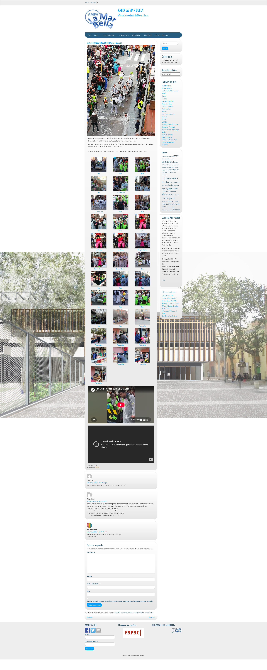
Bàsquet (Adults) (167, 134)
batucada (174, 161)
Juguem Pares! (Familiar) (170, 124)
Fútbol (164, 119)
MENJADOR (136, 35)
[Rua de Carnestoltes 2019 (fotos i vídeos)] (121, 90)
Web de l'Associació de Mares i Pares (133, 15)
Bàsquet (164, 116)
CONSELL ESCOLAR (162, 35)
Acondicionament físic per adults (170, 130)
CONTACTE (148, 35)
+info (164, 280)
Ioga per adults (167, 137)
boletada (164, 167)
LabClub (164, 122)
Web (88, 591)
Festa (170, 185)
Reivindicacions (168, 204)
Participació (168, 198)
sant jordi (172, 207)
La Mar (170, 191)
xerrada (170, 210)
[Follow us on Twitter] (93, 630)
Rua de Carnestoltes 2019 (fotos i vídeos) (104, 42)
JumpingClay (166, 109)
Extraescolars (170, 177)
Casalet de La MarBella (169, 316)
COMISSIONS (123, 35)
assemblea (165, 159)
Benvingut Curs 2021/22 (170, 303)
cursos (174, 172)
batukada (165, 164)
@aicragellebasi (141, 655)
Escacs (164, 98)
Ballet (164, 93)
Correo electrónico (93, 583)
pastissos (164, 201)
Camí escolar (175, 167)
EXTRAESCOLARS (109, 35)
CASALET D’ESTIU (167, 295)
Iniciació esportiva (168, 101)
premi (173, 201)
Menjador (174, 191)
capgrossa (165, 169)
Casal (163, 172)
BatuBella (166, 162)
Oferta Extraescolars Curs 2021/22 (170, 307)
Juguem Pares (171, 188)
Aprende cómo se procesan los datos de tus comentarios (134, 612)
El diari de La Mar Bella (169, 301)
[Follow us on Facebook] (87, 630)
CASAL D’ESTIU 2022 (169, 298)
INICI (89, 35)
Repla (177, 204)
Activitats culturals (168, 156)
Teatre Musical (167, 88)
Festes (97, 467)
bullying (169, 167)
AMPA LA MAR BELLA (130, 10)
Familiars (166, 182)
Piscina (164, 111)
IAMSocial (124, 655)
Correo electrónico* (91, 641)
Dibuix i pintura (167, 104)
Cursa (170, 172)
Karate (164, 96)
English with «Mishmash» (170, 91)
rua (169, 207)
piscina (169, 201)
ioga (163, 188)
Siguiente (151, 617)
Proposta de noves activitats (168, 143)
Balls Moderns (166, 85)
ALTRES (175, 156)
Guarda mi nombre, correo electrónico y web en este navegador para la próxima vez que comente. (120, 601)
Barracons (171, 159)
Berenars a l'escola (173, 165)
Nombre (90, 576)
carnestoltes (174, 169)
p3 (177, 194)
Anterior (90, 617)
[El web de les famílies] (133, 633)
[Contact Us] (98, 630)
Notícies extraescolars (169, 139)
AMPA (96, 35)
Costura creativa (167, 106)
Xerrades (176, 209)
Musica (165, 194)
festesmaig (176, 185)
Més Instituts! (172, 194)
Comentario (91, 552)
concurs (166, 172)
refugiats (176, 201)
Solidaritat (164, 210)
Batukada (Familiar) (168, 127)
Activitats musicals (168, 114)
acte (163, 156)
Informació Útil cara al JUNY (169, 312)
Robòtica (164, 206)
